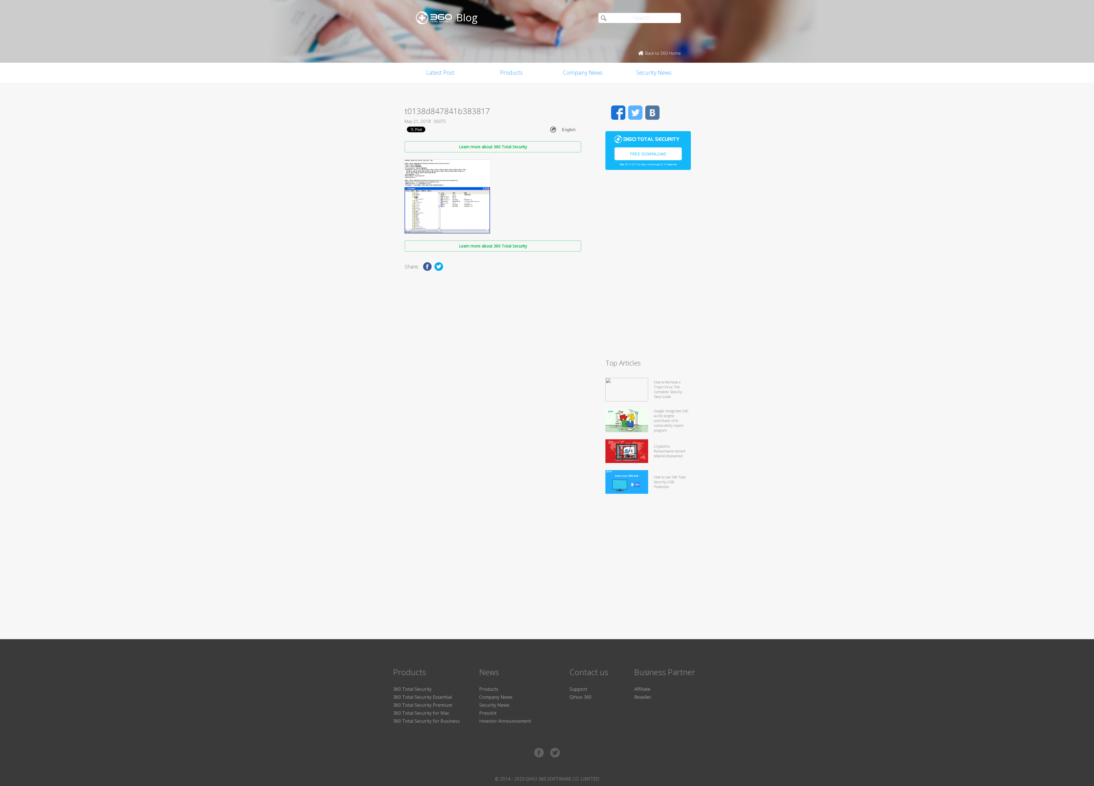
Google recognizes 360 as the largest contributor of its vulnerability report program (671, 421)
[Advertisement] (648, 266)
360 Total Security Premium (422, 705)
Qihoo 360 (580, 697)
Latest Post (440, 72)
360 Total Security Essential (422, 697)
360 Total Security (412, 689)
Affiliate (642, 689)
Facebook (618, 112)
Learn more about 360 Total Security (493, 146)
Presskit (488, 713)
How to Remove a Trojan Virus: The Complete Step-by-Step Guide (668, 389)
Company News (583, 72)
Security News (653, 72)
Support (578, 689)
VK (652, 112)
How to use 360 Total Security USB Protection (670, 482)
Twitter (635, 112)
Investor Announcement (505, 721)
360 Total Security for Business (426, 721)
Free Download (648, 154)
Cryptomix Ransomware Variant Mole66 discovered (669, 451)
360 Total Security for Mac (421, 713)
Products (511, 72)
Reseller (642, 697)
